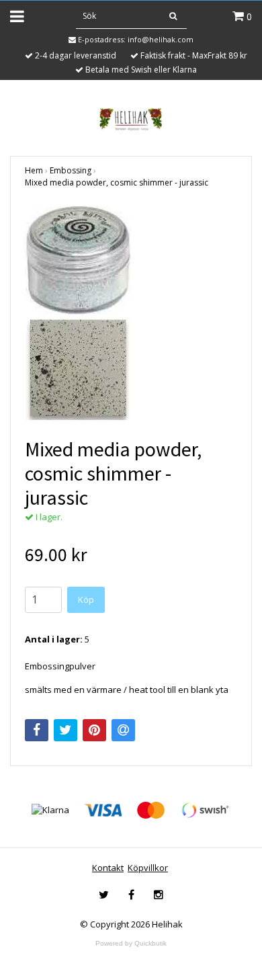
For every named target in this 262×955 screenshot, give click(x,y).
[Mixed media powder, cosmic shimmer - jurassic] (131, 313)
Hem (34, 170)
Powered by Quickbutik (131, 943)
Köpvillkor (148, 868)
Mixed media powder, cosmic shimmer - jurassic (116, 182)
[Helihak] (131, 119)
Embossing (70, 170)
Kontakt (108, 868)
